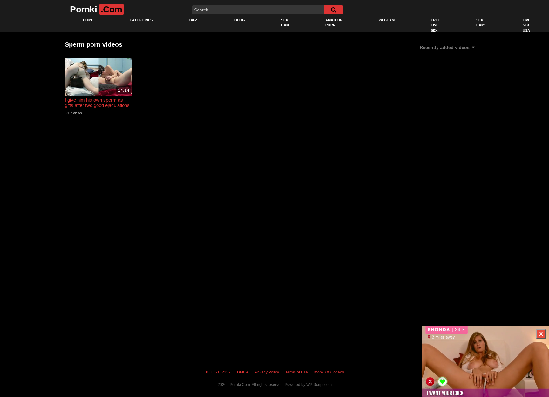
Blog (239, 20)
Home (88, 20)
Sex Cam (285, 22)
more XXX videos (329, 372)
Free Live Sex (435, 25)
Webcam (387, 20)
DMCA (242, 372)
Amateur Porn (333, 22)
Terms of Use (296, 372)
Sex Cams (481, 22)
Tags (193, 20)
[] (333, 9)
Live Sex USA (526, 25)
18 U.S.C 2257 (218, 372)
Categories (141, 20)
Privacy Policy (267, 372)
